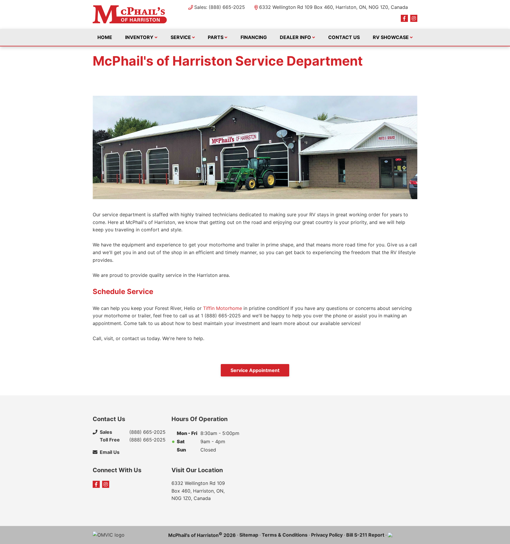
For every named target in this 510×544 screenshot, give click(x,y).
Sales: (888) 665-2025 (219, 7)
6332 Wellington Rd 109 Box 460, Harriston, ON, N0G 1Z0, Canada (333, 7)
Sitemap (248, 535)
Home (104, 37)
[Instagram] (413, 18)
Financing (254, 37)
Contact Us (344, 37)
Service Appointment (255, 370)
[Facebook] (404, 18)
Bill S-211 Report (365, 535)
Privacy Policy (327, 535)
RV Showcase (391, 37)
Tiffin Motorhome (222, 308)
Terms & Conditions (285, 535)
